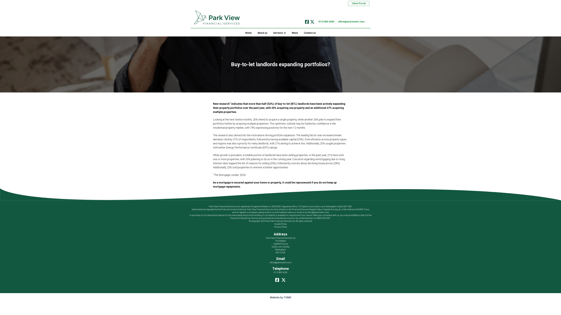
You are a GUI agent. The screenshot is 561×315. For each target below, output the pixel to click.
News (295, 33)
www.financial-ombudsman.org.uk (277, 218)
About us (262, 33)
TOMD (287, 297)
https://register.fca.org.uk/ (329, 209)
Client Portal (359, 3)
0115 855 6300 (326, 21)
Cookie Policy (280, 224)
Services (278, 33)
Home (248, 33)
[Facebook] (307, 20)
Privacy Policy (280, 227)
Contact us (310, 33)
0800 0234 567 (323, 218)
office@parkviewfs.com (351, 21)
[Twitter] (312, 20)
